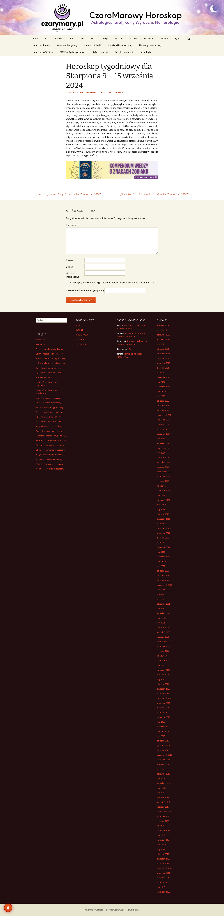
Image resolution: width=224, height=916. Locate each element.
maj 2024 (161, 438)
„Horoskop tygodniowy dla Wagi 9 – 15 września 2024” (67, 194)
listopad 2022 (163, 523)
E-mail (70, 266)
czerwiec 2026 (163, 334)
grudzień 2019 (163, 688)
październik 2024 (164, 415)
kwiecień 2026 (163, 339)
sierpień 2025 (163, 367)
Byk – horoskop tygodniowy (48, 368)
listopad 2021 (163, 580)
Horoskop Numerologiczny (120, 45)
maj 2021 (161, 608)
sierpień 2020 (163, 651)
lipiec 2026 (162, 330)
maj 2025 (161, 382)
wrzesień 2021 (163, 589)
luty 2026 (161, 344)
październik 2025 (164, 358)
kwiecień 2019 (163, 726)
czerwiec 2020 (163, 660)
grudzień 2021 (163, 575)
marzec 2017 (163, 844)
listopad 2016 (163, 863)
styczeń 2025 (163, 400)
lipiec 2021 (162, 599)
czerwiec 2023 (163, 490)
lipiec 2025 (162, 372)
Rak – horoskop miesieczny (48, 421)
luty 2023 (161, 509)
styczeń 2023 (163, 514)
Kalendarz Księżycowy (67, 45)
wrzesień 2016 (163, 873)
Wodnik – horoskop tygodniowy (50, 464)
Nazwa (70, 260)
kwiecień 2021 (163, 613)
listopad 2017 (163, 806)
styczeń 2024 (163, 457)
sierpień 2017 (163, 821)
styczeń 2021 (163, 627)
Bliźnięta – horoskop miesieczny (50, 363)
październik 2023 (164, 471)
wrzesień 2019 (163, 703)
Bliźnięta (59, 38)
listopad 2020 (163, 636)
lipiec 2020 (162, 655)
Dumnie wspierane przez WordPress (122, 909)
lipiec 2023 (162, 485)
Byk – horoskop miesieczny (48, 372)
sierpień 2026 (163, 325)
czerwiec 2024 (163, 433)
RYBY (78, 325)
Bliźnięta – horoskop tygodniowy (50, 358)
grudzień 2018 (163, 745)
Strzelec (133, 38)
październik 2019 (164, 698)
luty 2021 (161, 622)
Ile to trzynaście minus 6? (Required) (85, 290)
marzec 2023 (163, 504)
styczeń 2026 (163, 349)
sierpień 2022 (163, 537)
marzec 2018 (163, 788)
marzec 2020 (163, 674)
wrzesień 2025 (163, 363)
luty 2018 (161, 792)
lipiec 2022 (162, 542)
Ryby (177, 38)
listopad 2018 (163, 750)
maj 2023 (161, 495)
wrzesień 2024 (163, 419)
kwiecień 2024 (163, 443)
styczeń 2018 (163, 797)
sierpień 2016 (163, 877)
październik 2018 (164, 755)
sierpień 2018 (163, 764)
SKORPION (81, 344)
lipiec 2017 (162, 825)
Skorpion (119, 38)
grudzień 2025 (163, 353)
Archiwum (92, 92)
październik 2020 (164, 641)
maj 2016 (161, 887)
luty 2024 (161, 452)
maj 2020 (161, 665)
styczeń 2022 (163, 570)
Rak (71, 38)
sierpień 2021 (163, 594)
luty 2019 (161, 736)
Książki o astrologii (99, 52)
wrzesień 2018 (163, 759)
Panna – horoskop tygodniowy (49, 407)
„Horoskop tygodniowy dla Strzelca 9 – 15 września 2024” (155, 194)
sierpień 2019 (163, 707)
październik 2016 (164, 868)
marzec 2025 (163, 391)
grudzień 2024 (163, 405)
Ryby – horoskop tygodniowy (49, 426)
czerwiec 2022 (163, 547)
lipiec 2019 (162, 712)
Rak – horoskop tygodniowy (48, 416)
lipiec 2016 (162, 882)
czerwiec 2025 (163, 377)
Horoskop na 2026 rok (43, 52)
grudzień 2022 (163, 518)
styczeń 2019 (163, 740)
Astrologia (146, 52)
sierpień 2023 (163, 481)
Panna (93, 38)
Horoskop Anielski (92, 45)
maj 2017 (161, 835)
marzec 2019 (163, 731)
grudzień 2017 (163, 802)
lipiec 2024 (162, 429)
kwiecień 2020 (163, 670)
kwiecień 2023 (163, 500)
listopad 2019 (163, 693)
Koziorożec (149, 38)
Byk (47, 38)
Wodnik (164, 38)
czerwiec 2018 (163, 773)
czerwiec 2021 (163, 603)
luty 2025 (161, 396)
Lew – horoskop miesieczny (48, 402)
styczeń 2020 (163, 684)
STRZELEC (80, 339)
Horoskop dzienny (41, 45)
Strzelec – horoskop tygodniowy (51, 445)
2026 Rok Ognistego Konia (72, 52)
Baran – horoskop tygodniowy (49, 349)
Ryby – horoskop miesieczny (49, 431)
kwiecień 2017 (163, 839)
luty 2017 (161, 849)
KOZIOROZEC (82, 334)
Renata (119, 92)
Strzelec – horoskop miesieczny (50, 449)
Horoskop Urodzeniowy (150, 45)
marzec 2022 (163, 561)
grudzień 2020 (163, 632)
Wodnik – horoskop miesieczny (50, 468)
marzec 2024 (163, 448)
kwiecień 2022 (163, 556)
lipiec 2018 (162, 769)
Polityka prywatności (125, 52)
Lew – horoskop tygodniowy (49, 398)
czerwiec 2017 (163, 830)
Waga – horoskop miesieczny (49, 459)
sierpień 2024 (163, 424)
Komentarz (73, 224)
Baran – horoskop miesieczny (49, 353)
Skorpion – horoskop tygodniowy (51, 435)
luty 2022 (161, 566)
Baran (35, 38)
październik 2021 (164, 585)
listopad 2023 (163, 467)
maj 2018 (161, 778)
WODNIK (80, 330)
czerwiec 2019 (163, 717)
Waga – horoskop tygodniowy (49, 454)
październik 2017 (164, 811)
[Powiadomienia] (8, 908)
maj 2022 (161, 552)
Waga (105, 38)
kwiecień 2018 (163, 783)
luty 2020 (161, 679)
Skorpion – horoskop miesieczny (51, 440)
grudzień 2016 (163, 858)
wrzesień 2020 (163, 646)
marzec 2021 (163, 618)
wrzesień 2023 (163, 476)
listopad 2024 (163, 410)
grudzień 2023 (163, 462)
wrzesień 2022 (163, 533)
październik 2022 (164, 528)
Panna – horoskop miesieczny (49, 412)
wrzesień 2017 (163, 816)
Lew (82, 38)
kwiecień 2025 (163, 386)
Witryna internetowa (72, 275)
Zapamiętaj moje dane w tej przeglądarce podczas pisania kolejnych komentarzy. (112, 282)
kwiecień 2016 (163, 891)
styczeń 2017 (163, 854)
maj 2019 (161, 721)
